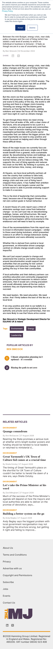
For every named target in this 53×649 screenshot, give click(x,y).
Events (6, 595)
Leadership (16, 335)
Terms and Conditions (15, 554)
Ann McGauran (12, 435)
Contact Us (9, 602)
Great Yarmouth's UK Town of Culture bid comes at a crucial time (24, 458)
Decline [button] (32, 27)
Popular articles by (20, 345)
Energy (31, 328)
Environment (17, 328)
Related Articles (15, 421)
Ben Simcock (11, 51)
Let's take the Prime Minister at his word (24, 487)
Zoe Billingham (12, 492)
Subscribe (8, 582)
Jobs (5, 589)
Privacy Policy (7, 11)
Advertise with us (12, 568)
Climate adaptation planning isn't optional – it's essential (27, 358)
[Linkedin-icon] (7, 625)
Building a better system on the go (23, 513)
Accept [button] (20, 27)
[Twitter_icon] (12, 625)
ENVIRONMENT (10, 428)
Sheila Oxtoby (12, 464)
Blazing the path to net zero (24, 367)
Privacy (7, 561)
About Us (8, 547)
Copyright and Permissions (17, 575)
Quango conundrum (15, 431)
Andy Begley (11, 518)
